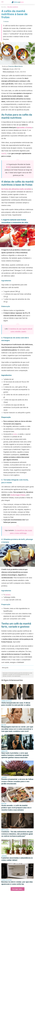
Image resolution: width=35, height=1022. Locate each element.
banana (7, 595)
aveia (15, 434)
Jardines (4, 777)
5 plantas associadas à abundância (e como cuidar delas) (17, 859)
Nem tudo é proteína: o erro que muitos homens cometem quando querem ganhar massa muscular (15, 755)
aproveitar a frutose (24, 127)
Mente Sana (5, 829)
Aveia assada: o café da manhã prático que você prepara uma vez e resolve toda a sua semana (16, 807)
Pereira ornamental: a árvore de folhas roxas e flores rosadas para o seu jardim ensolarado (17, 781)
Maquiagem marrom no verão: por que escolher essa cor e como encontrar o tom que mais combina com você (17, 729)
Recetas (3, 803)
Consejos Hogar (6, 701)
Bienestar (4, 751)
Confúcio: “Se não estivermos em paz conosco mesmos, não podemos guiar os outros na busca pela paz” (17, 834)
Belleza (3, 725)
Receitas (3, 7)
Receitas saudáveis (13, 7)
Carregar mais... (17, 889)
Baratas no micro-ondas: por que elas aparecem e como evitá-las (17, 883)
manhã (3, 153)
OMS (8, 167)
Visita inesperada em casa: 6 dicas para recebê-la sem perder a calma (15, 704)
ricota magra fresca (17, 495)
